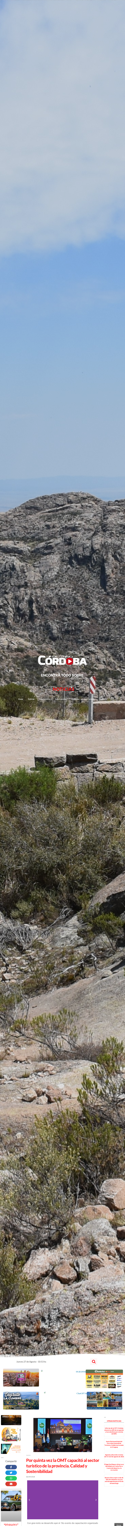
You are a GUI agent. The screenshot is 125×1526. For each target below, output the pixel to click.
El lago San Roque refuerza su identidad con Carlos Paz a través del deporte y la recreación (114, 1467)
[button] (93, 1361)
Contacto (103, 699)
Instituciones (89, 699)
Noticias (31, 699)
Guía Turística (44, 699)
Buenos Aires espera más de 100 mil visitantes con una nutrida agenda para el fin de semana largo (114, 1480)
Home (20, 699)
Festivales (75, 699)
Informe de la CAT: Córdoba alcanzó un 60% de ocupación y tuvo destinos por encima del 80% (114, 1431)
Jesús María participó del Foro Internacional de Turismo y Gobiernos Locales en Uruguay (114, 1444)
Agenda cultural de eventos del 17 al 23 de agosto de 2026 (114, 1455)
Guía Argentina (61, 699)
